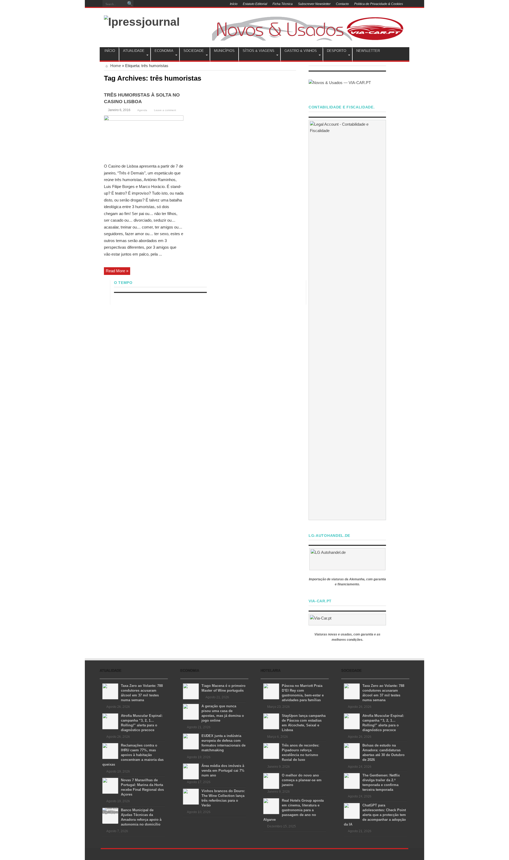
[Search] (130, 4)
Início (234, 4)
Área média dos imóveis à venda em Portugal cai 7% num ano (222, 770)
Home (115, 65)
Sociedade (193, 51)
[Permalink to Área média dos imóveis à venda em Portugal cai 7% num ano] (191, 771)
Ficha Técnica (283, 4)
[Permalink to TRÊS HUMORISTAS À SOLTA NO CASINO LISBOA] (143, 137)
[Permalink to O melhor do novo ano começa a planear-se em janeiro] (271, 780)
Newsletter (368, 51)
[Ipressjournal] (142, 21)
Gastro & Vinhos (300, 51)
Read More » (117, 271)
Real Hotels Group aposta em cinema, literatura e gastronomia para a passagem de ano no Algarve (293, 810)
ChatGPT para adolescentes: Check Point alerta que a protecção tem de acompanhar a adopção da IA (375, 814)
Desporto (336, 51)
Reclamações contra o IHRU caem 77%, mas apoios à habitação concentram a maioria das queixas (133, 754)
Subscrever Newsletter (314, 4)
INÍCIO (109, 51)
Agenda (142, 110)
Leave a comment (165, 110)
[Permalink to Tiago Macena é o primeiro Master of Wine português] (191, 691)
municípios (224, 51)
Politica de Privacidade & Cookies (378, 4)
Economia (164, 51)
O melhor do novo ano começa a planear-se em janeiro (302, 780)
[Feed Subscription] (294, 78)
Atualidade (133, 51)
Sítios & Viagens (258, 51)
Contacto (342, 4)
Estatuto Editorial (255, 4)
